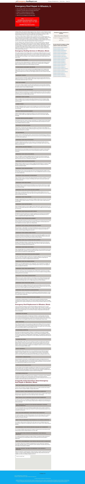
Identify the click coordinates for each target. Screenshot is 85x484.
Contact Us (68, 1)
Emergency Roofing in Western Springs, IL (60, 68)
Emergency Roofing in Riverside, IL (59, 59)
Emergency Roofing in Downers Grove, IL (60, 71)
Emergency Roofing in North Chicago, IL (60, 47)
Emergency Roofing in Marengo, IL (59, 74)
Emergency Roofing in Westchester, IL (60, 50)
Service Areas (62, 1)
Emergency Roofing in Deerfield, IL (59, 62)
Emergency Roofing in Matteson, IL (59, 67)
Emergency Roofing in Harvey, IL (59, 73)
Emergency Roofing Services (53, 1)
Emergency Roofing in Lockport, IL (59, 70)
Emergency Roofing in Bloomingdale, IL (60, 53)
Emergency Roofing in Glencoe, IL (59, 65)
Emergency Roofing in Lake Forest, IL (59, 56)
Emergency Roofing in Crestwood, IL (59, 76)
